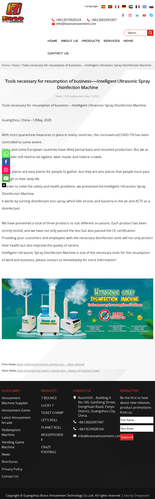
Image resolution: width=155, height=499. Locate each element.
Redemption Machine (11, 432)
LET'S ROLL (49, 420)
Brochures (10, 461)
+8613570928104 (68, 20)
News (128, 41)
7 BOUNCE (49, 398)
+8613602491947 (104, 20)
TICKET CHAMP (52, 412)
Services (112, 41)
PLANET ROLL (51, 427)
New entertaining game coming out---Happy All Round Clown (58, 370)
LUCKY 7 (47, 405)
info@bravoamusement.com (76, 23)
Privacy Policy (12, 469)
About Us (69, 41)
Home (52, 41)
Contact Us (58, 53)
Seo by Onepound (136, 495)
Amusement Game (16, 410)
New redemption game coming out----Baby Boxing (50, 364)
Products (91, 41)
